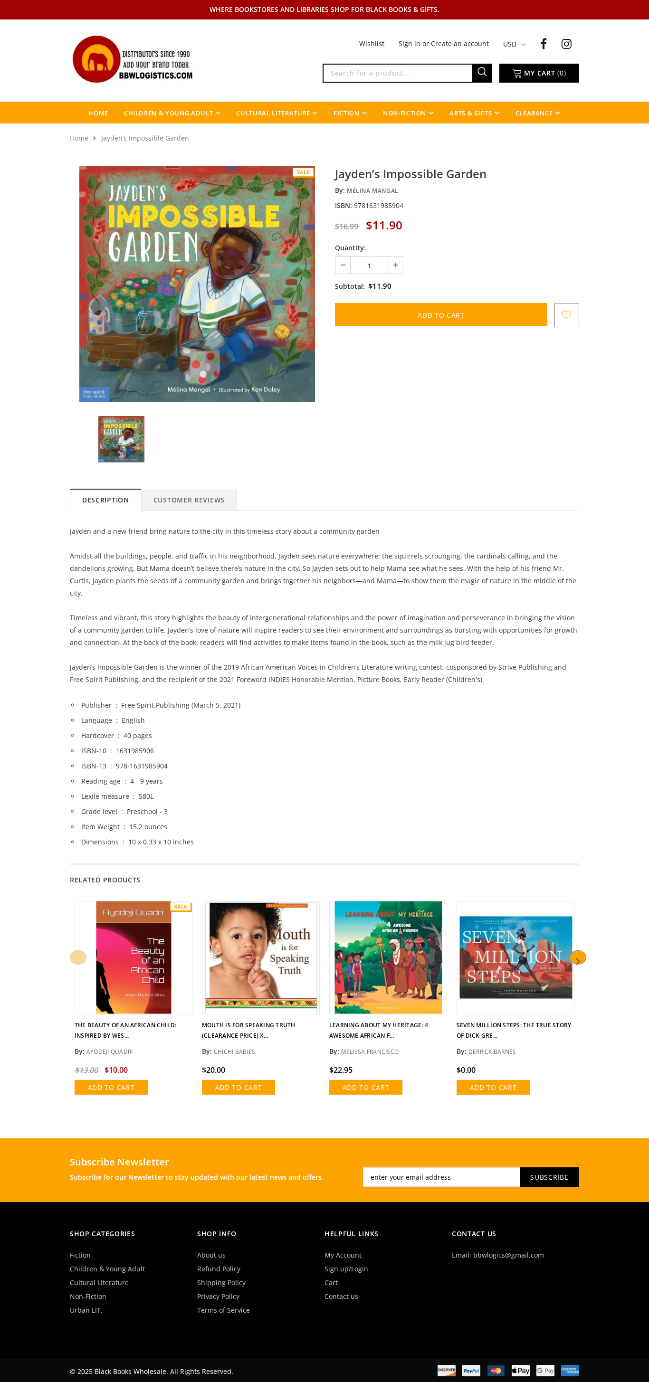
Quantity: (350, 247)
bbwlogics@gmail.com (508, 1254)
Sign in (410, 43)
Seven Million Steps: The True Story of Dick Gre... (514, 1030)
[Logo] (133, 58)
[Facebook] (543, 43)
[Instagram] (567, 43)
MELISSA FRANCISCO (370, 1052)
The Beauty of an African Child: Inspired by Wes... (125, 1030)
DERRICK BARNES (492, 1052)
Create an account (460, 43)
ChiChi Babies (234, 1052)
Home (79, 137)
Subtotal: (350, 286)
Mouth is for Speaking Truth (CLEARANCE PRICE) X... (248, 1030)
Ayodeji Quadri (109, 1052)
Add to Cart (111, 1087)
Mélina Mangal (373, 191)
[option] (197, 284)
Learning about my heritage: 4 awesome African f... (378, 1030)
